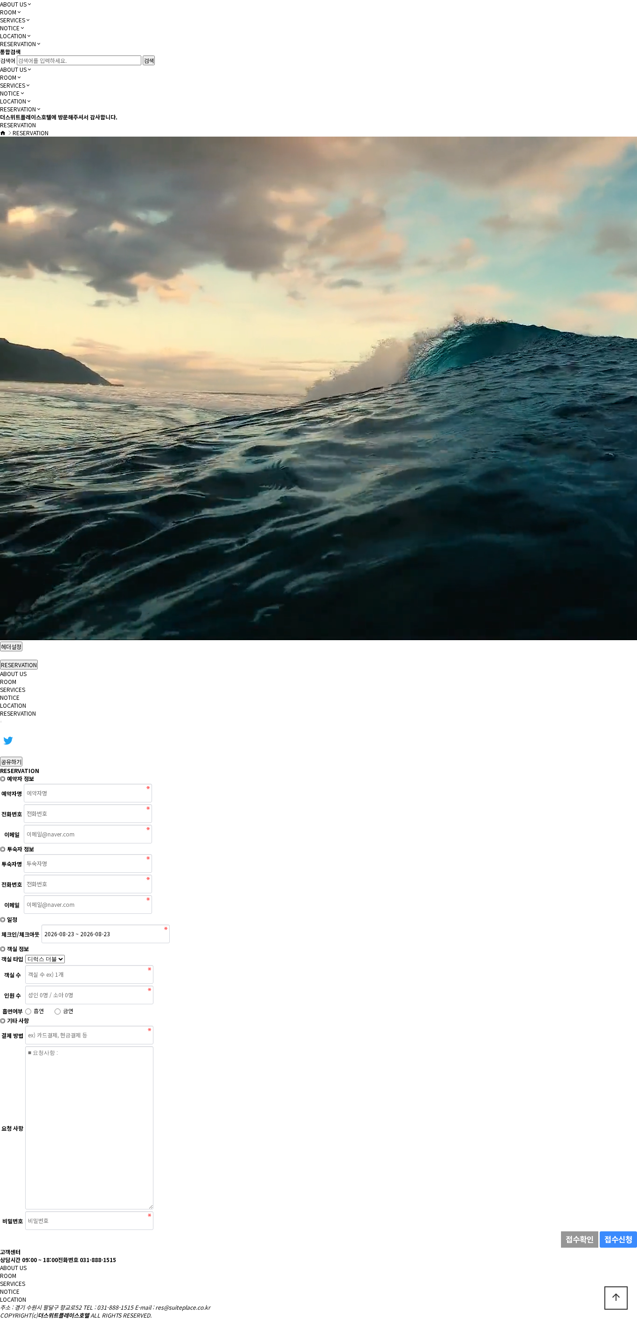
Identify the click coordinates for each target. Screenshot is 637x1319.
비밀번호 (12, 1221)
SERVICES (12, 20)
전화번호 (11, 814)
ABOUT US (13, 4)
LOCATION (13, 36)
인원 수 (12, 995)
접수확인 (580, 1239)
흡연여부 (12, 1011)
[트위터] (8, 740)
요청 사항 (12, 1129)
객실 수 (12, 975)
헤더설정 (11, 646)
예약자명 (11, 794)
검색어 (7, 60)
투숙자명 (11, 864)
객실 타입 (12, 959)
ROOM (8, 12)
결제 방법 (12, 1036)
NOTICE (10, 28)
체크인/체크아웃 (20, 935)
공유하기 (11, 762)
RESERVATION (18, 44)
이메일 (12, 835)
